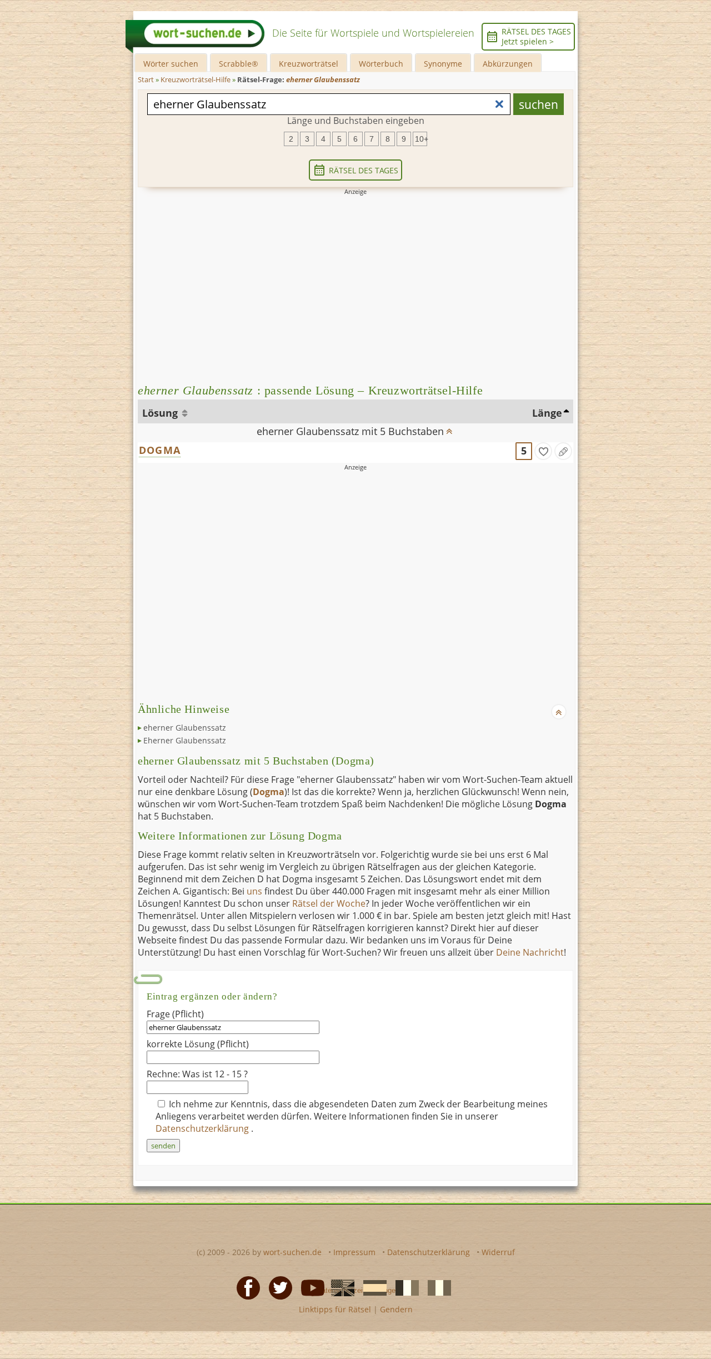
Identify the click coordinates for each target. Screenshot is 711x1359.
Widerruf (498, 1252)
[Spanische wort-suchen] (372, 1286)
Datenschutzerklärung (203, 1128)
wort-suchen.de (292, 1252)
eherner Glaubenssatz (184, 727)
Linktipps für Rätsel (335, 1309)
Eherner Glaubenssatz (184, 740)
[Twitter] (277, 1286)
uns (254, 891)
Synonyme (443, 63)
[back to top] (449, 428)
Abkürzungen (508, 63)
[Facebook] (245, 1286)
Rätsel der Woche (328, 903)
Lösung (161, 412)
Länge (547, 412)
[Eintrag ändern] (563, 451)
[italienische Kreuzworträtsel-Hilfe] (436, 1286)
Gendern (396, 1309)
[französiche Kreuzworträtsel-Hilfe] (404, 1286)
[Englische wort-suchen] (339, 1286)
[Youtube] (309, 1286)
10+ (421, 138)
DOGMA (160, 450)
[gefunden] (543, 451)
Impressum (354, 1252)
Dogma (268, 792)
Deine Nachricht (530, 952)
